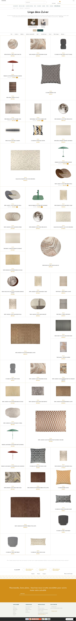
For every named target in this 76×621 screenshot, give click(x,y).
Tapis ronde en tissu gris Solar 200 (12, 54)
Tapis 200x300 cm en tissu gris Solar (12, 487)
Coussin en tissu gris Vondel (13, 378)
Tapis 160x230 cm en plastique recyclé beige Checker (50, 439)
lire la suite (61, 16)
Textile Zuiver (21, 8)
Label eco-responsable (30, 34)
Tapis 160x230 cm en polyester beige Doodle (12, 401)
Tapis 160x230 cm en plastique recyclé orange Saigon (63, 379)
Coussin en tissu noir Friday (63, 530)
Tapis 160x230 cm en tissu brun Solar (38, 378)
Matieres (22, 34)
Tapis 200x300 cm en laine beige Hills (63, 466)
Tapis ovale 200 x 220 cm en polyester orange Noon (13, 292)
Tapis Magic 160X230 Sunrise (63, 357)
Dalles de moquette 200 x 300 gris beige (25, 178)
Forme (50, 34)
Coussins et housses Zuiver (33, 26)
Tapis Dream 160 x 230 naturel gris (38, 119)
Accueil (14, 8)
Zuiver (17, 8)
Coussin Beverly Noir (51, 92)
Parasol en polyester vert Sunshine (63, 162)
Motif (37, 34)
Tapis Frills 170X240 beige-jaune (63, 291)
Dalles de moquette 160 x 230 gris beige (63, 227)
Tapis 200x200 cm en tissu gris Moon (38, 227)
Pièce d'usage (56, 34)
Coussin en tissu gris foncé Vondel (63, 54)
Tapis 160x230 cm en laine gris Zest (38, 314)
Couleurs (16, 34)
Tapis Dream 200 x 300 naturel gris (12, 119)
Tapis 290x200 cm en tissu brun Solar (38, 54)
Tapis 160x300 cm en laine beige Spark (13, 227)
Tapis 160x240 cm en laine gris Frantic (38, 401)
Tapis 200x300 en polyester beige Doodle (12, 270)
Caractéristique (43, 34)
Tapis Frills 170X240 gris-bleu (63, 314)
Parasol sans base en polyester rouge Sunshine (12, 466)
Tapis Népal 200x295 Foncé (12, 97)
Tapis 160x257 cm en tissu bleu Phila (12, 205)
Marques (62, 34)
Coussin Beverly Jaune (63, 487)
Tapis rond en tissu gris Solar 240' (50, 265)
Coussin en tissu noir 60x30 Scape (63, 509)
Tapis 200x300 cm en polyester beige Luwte (25, 352)
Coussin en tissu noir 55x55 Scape (38, 466)
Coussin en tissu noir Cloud (38, 552)
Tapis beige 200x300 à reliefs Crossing (63, 140)
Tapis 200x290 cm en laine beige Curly (63, 205)
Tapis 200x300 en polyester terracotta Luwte (38, 487)
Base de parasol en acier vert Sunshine (38, 205)
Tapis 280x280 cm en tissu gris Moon (63, 119)
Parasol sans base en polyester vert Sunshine (13, 444)
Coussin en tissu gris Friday (12, 552)
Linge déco (34, 30)
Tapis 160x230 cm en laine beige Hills (12, 314)
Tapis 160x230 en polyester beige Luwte (63, 401)
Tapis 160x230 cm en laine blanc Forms (12, 423)
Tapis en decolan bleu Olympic (12, 140)
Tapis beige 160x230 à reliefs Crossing (13, 248)
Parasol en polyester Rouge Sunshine (13, 75)
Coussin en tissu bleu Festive (38, 140)
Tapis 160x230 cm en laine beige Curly (38, 291)
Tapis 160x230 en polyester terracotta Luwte (25, 526)
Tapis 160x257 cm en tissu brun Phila (63, 183)
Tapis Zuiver (43, 26)
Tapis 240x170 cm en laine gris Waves (63, 335)
